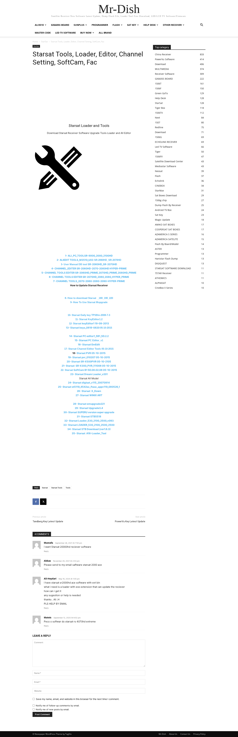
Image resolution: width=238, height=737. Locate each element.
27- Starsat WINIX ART (89, 395)
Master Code (43, 32)
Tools (68, 487)
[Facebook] (36, 501)
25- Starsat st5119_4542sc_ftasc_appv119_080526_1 (89, 386)
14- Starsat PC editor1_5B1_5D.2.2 (89, 336)
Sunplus (79, 24)
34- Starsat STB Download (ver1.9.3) (89, 429)
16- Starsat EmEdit (89, 344)
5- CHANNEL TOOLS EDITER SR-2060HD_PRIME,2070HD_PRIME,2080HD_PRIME (88, 272)
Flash (116, 24)
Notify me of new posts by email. (52, 709)
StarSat (44, 41)
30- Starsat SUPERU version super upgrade (88, 412)
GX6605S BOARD (60, 24)
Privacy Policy (199, 734)
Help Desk (149, 24)
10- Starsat (89, 315)
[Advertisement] (89, 96)
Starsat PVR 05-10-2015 (91, 353)
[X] (43, 501)
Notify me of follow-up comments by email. (57, 705)
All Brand (105, 32)
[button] (201, 25)
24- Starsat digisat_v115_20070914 (89, 382)
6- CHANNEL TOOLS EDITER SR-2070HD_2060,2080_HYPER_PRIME (89, 276)
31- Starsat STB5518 (89, 416)
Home (35, 41)
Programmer (100, 24)
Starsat (45, 487)
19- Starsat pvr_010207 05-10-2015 (89, 357)
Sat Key (131, 24)
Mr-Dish (162, 734)
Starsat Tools (56, 487)
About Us (173, 734)
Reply (46, 551)
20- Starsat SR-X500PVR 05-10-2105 (89, 361)
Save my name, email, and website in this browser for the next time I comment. (77, 699)
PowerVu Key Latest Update (130, 521)
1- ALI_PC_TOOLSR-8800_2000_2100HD (89, 255)
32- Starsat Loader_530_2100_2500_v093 (89, 420)
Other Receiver (172, 24)
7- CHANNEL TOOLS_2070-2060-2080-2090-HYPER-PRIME (89, 281)
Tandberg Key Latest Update (48, 521)
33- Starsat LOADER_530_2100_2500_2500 (88, 424)
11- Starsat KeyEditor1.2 (88, 319)
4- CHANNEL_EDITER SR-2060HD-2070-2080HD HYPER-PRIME (89, 268)
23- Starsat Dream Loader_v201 (89, 374)
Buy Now (85, 32)
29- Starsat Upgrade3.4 (89, 408)
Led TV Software (65, 32)
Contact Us (185, 734)
